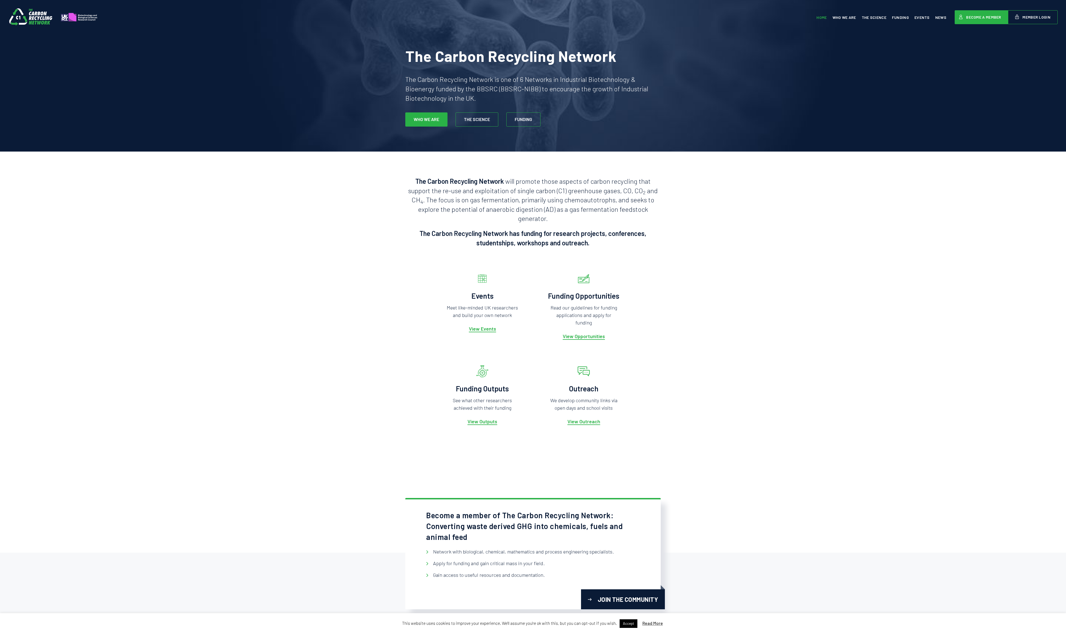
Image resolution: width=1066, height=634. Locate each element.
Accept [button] (628, 623)
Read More (652, 623)
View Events (482, 329)
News (940, 17)
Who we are (844, 17)
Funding (900, 17)
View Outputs (482, 421)
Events (922, 17)
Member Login (1036, 17)
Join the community (628, 599)
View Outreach (583, 421)
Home (821, 17)
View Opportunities (584, 336)
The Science (874, 17)
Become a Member (983, 17)
